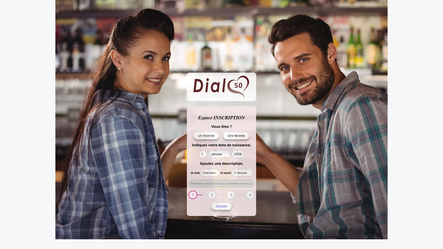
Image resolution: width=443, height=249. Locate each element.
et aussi (225, 172)
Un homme (206, 135)
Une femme (236, 135)
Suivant (221, 206)
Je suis (195, 172)
